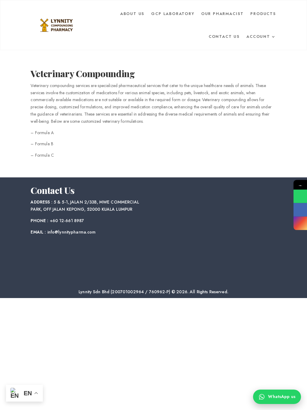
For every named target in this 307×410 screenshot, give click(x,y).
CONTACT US (224, 36)
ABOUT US (132, 14)
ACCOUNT (258, 36)
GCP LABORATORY (172, 14)
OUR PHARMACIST (222, 14)
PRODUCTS (263, 14)
